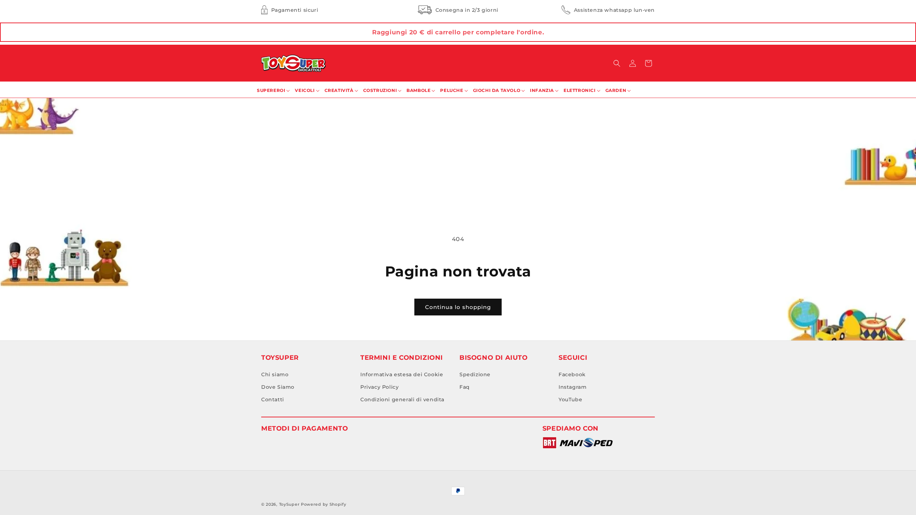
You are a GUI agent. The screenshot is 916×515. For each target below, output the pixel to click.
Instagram (572, 387)
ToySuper (289, 504)
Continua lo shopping (458, 307)
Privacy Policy (379, 387)
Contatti (272, 399)
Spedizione (475, 374)
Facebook (572, 374)
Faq (464, 387)
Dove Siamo (277, 387)
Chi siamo (274, 374)
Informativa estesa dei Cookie (401, 374)
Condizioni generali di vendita (402, 399)
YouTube (570, 399)
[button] (617, 63)
